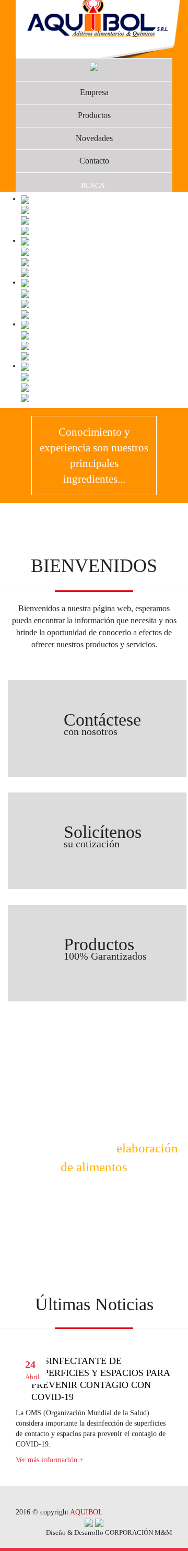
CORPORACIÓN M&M (138, 1532)
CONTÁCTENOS (94, 1202)
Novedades (94, 138)
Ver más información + (50, 1460)
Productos (94, 115)
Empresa (94, 92)
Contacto (94, 160)
